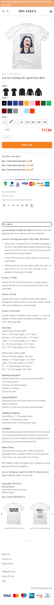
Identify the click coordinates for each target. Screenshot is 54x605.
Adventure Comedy (24, 200)
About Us (6, 554)
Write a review (8, 492)
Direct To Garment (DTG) (20, 244)
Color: (5, 98)
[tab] (27, 224)
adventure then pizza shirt (13, 528)
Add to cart (27, 145)
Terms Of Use (8, 576)
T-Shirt (11, 196)
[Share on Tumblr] (32, 206)
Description (8, 224)
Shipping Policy (9, 571)
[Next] (52, 519)
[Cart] (51, 11)
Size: (5, 117)
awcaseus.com (26, 475)
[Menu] (3, 11)
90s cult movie (14, 74)
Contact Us (6, 559)
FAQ (4, 581)
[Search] (8, 11)
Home (4, 74)
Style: (5, 86)
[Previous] (2, 519)
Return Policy (8, 564)
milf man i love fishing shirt (40, 528)
